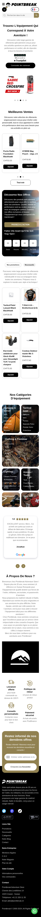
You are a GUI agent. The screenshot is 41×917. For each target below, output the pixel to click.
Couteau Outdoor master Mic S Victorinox (29, 353)
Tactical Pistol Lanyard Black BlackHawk (9, 308)
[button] (15, 100)
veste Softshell (28, 151)
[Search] (3, 15)
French (35, 9)
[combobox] (19, 15)
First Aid (28, 496)
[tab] (13, 265)
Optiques (9, 496)
